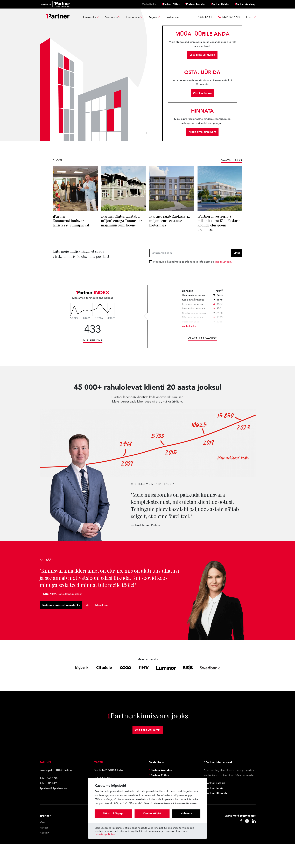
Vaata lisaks (189, 326)
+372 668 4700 (49, 778)
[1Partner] (58, 17)
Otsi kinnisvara (202, 93)
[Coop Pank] (125, 667)
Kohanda (186, 813)
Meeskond (102, 605)
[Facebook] (241, 821)
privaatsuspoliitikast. (105, 834)
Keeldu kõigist (152, 813)
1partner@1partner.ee (53, 788)
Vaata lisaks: (149, 4)
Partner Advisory (245, 4)
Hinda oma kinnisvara (202, 132)
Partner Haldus (219, 4)
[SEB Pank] (188, 667)
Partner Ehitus (170, 4)
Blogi (57, 160)
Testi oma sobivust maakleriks (61, 605)
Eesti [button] (249, 17)
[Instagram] (247, 821)
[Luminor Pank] (166, 667)
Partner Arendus (195, 4)
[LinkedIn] (254, 821)
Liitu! (237, 253)
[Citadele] (104, 667)
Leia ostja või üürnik (202, 55)
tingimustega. (223, 262)
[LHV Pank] (143, 667)
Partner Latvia (213, 788)
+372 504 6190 (49, 783)
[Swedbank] (210, 668)
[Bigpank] (82, 667)
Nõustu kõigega (113, 813)
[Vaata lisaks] (92, 310)
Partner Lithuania (215, 793)
